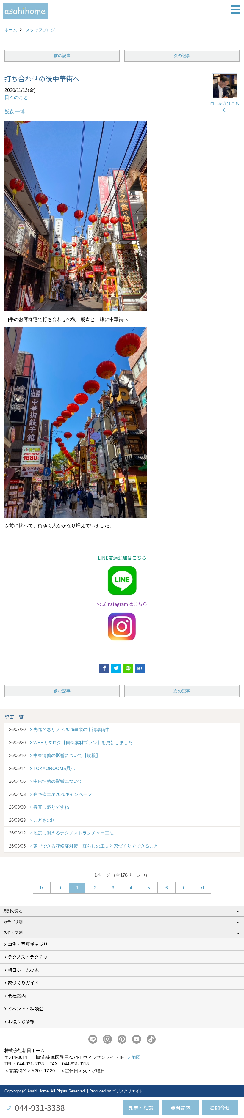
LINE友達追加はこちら (122, 557)
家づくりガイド (23, 983)
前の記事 (62, 55)
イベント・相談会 (25, 1008)
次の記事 (181, 55)
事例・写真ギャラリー (30, 944)
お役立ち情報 (21, 1021)
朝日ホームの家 (23, 970)
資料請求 (181, 1107)
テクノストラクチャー (30, 957)
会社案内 (17, 996)
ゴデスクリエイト (127, 1091)
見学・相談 (141, 1107)
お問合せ (220, 1107)
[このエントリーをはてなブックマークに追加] (140, 668)
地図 (136, 1057)
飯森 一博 (14, 111)
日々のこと (16, 97)
